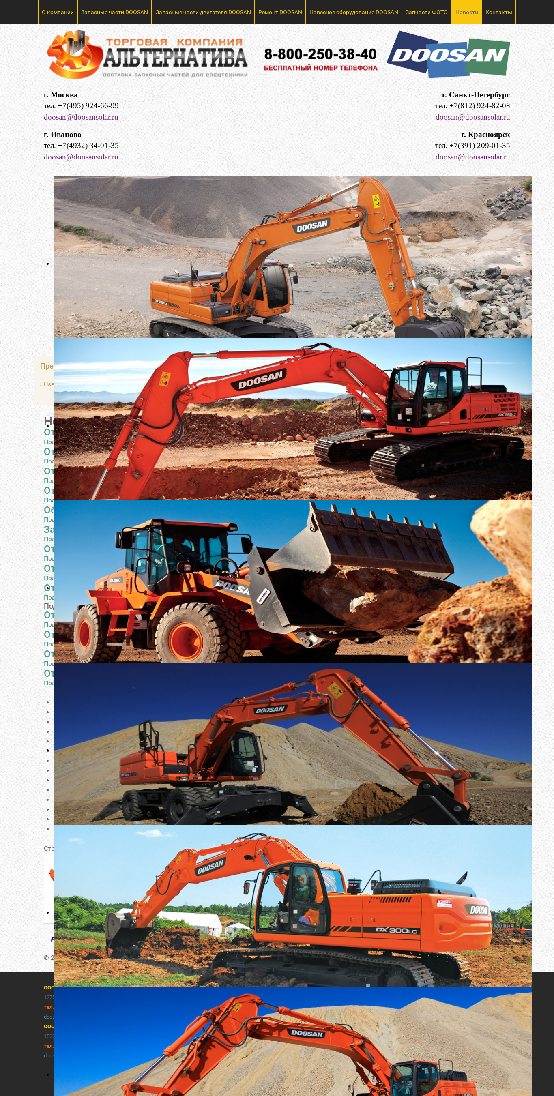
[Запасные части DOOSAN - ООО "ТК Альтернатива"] (277, 58)
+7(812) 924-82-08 (479, 105)
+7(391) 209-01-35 (479, 145)
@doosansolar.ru (484, 156)
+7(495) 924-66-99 (88, 105)
